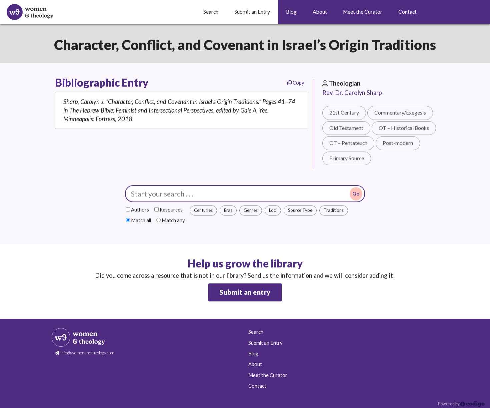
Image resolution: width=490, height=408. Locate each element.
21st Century (344, 113)
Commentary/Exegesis (400, 113)
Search (255, 332)
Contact (257, 386)
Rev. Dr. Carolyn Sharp (352, 92)
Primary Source (346, 158)
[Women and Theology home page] (30, 12)
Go (356, 194)
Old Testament (346, 128)
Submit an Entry (265, 343)
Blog (253, 353)
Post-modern (398, 143)
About (255, 364)
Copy (298, 83)
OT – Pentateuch (348, 143)
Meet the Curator (267, 375)
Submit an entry (245, 292)
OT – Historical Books (404, 128)
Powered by (449, 403)
